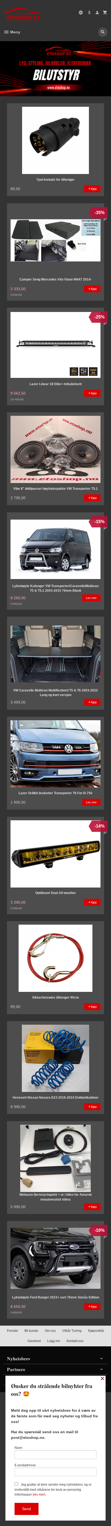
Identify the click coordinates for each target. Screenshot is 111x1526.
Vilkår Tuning (72, 1331)
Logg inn (53, 1341)
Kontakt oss (75, 1341)
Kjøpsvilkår (96, 1331)
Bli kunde (31, 1331)
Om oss (50, 1331)
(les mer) (39, 1494)
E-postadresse (25, 1465)
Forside (12, 1331)
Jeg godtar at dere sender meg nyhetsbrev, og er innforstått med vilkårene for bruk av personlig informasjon (53, 1489)
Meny (14, 32)
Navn (18, 1448)
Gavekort (34, 1341)
